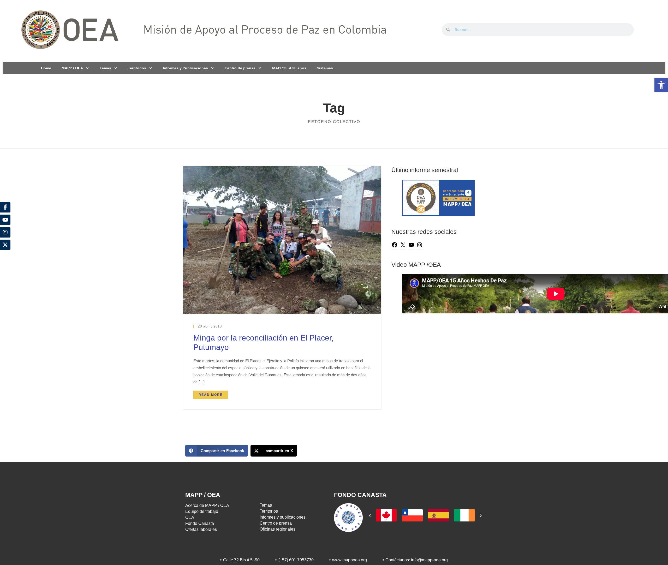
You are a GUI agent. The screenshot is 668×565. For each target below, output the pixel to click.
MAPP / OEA (72, 68)
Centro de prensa (240, 68)
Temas (105, 68)
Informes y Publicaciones (185, 68)
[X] (403, 245)
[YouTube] (411, 245)
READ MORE (211, 395)
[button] (661, 85)
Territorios (137, 68)
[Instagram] (419, 245)
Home (46, 68)
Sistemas (325, 68)
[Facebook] (394, 245)
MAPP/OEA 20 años (289, 68)
